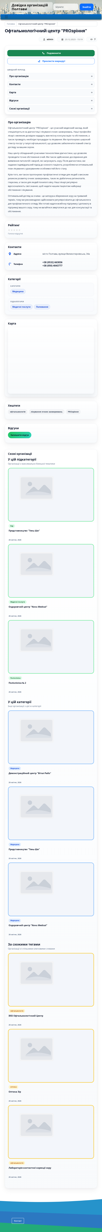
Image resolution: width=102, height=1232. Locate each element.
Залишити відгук (19, 435)
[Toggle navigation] (6, 17)
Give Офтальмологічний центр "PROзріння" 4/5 (18, 231)
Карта (12, 92)
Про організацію (19, 76)
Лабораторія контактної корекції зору (30, 1168)
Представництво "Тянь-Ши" (24, 530)
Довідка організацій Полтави (30, 7)
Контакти (14, 84)
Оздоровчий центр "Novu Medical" (28, 606)
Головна (11, 24)
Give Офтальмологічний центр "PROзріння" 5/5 (20, 231)
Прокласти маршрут (53, 61)
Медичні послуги (21, 307)
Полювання (42, 307)
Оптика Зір (15, 1091)
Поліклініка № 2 (17, 683)
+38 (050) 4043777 (52, 265)
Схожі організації (19, 108)
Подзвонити (54, 53)
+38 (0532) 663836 (52, 262)
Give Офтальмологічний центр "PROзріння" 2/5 (13, 231)
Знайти (86, 7)
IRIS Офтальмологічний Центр (26, 1015)
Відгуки (13, 100)
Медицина (18, 291)
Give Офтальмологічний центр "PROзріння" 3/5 (15, 231)
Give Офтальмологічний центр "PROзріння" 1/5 (10, 231)
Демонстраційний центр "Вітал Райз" (30, 773)
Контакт (18, 1220)
